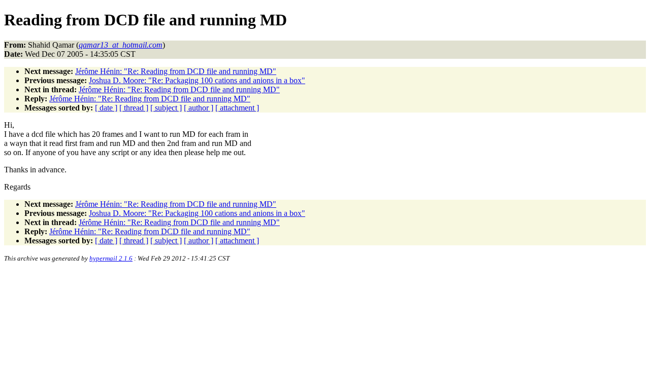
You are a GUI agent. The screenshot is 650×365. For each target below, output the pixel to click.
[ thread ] (133, 107)
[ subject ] (166, 107)
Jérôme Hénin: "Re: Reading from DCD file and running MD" (175, 71)
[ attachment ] (237, 107)
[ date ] (106, 107)
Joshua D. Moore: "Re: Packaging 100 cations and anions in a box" (197, 80)
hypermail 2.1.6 (111, 258)
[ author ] (198, 107)
